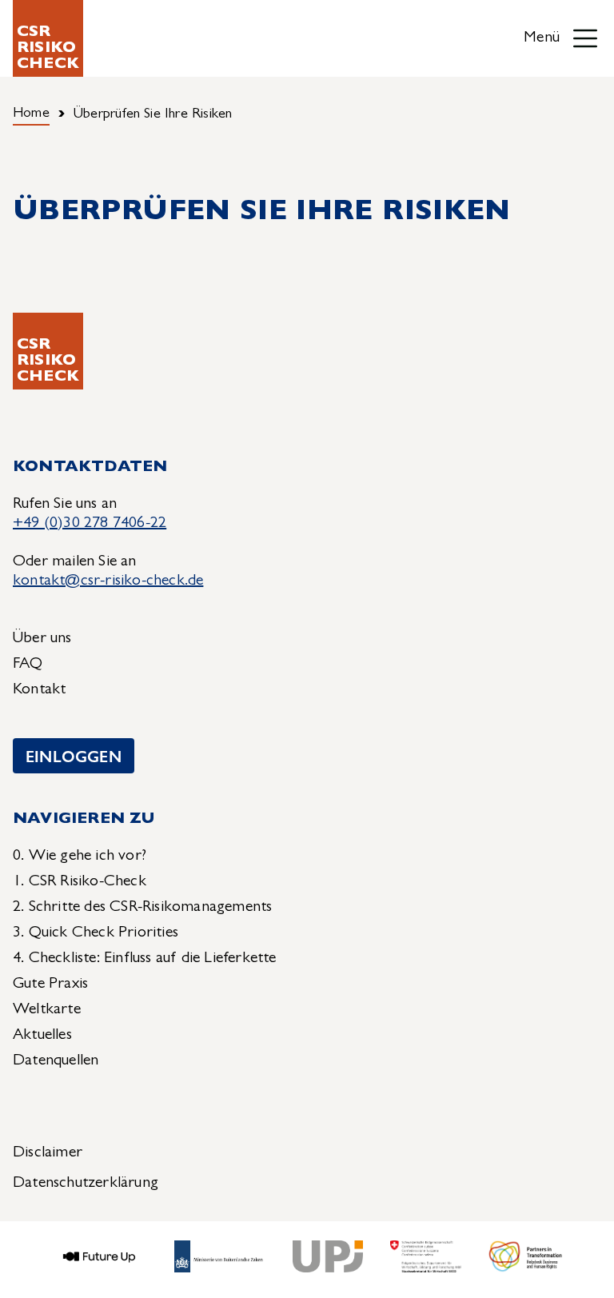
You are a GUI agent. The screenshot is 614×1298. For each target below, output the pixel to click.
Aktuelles (42, 1036)
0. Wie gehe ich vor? (79, 857)
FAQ (28, 665)
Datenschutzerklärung (85, 1184)
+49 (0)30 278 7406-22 (89, 524)
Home (31, 114)
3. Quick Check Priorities (95, 933)
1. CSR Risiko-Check (79, 882)
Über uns (42, 639)
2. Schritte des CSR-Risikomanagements (142, 908)
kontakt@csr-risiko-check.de (108, 581)
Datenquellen (55, 1061)
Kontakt (39, 690)
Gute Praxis (50, 984)
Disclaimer (47, 1153)
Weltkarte (47, 1010)
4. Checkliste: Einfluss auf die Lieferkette (145, 959)
